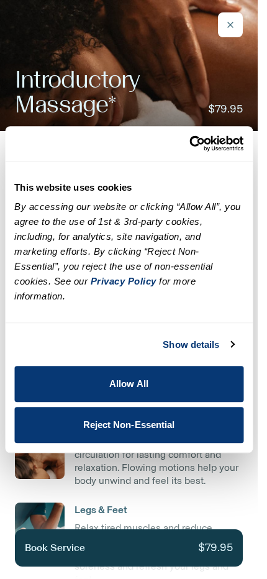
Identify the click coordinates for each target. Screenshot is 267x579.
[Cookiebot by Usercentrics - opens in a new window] (189, 143)
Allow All (128, 383)
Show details (191, 344)
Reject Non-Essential (129, 424)
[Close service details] (230, 24)
